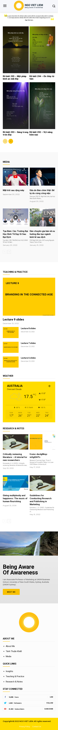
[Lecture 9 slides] (29, 297)
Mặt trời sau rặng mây (13, 190)
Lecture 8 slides (28, 328)
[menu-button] (5, 6)
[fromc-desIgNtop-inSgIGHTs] (42, 442)
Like (51, 697)
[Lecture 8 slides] (11, 332)
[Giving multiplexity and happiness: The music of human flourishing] (15, 483)
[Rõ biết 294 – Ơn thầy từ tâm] (42, 49)
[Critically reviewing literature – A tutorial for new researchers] (15, 442)
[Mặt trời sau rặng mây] (15, 177)
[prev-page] (5, 141)
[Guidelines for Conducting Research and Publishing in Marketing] (42, 483)
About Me (10, 646)
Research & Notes (14, 681)
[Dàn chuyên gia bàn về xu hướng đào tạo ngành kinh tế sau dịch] (42, 217)
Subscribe (48, 709)
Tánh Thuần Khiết (14, 651)
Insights (9, 671)
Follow (49, 703)
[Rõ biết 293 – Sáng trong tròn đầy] (16, 105)
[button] (54, 6)
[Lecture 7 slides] (11, 347)
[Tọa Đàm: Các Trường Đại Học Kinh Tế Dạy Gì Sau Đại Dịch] (15, 217)
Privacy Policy (24, 726)
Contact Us (36, 726)
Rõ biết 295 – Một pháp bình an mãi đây (14, 77)
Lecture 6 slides (28, 358)
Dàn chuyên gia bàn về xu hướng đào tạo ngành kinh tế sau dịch (42, 234)
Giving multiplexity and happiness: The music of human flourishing (15, 498)
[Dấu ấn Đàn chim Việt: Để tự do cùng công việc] (42, 177)
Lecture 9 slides (13, 319)
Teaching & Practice (15, 676)
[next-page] (10, 141)
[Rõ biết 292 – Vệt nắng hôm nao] (42, 105)
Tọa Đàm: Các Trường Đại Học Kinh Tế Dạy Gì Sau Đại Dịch (15, 234)
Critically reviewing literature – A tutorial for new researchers (15, 457)
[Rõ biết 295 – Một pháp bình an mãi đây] (16, 49)
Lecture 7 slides (28, 343)
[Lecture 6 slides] (11, 362)
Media (8, 656)
